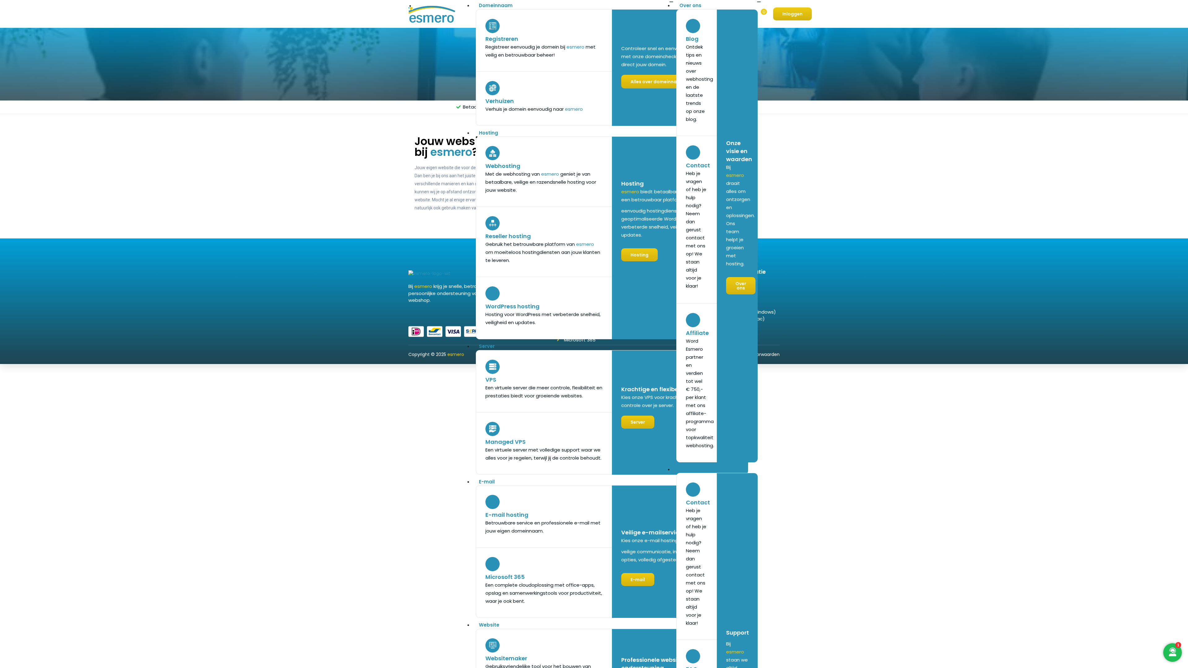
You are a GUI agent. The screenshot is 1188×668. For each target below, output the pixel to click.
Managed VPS (505, 442)
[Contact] (693, 152)
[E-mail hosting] (492, 502)
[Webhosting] (492, 153)
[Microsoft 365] (492, 564)
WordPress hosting (512, 306)
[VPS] (492, 367)
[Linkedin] (418, 313)
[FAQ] (693, 656)
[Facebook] (410, 313)
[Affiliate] (693, 320)
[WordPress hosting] (492, 293)
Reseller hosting (508, 236)
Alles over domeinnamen (657, 40)
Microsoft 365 (505, 577)
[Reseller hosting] (492, 223)
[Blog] (693, 26)
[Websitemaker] (492, 645)
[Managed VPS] (492, 429)
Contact (698, 165)
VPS (490, 379)
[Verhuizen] (492, 88)
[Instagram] (425, 313)
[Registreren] (492, 26)
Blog (692, 39)
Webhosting (502, 166)
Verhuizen (499, 101)
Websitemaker (506, 658)
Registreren (501, 39)
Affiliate (697, 333)
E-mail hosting (506, 515)
